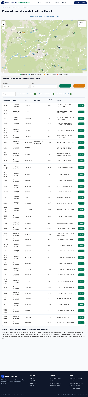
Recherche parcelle (55, 378)
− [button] (3, 24)
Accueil (40, 2)
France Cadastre (17, 3)
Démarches (48, 2)
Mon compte (81, 2)
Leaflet (84, 72)
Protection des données (76, 383)
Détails (81, 105)
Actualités (56, 2)
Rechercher (65, 85)
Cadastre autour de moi (51, 17)
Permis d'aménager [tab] (46, 94)
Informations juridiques (76, 378)
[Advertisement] (44, 352)
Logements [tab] (8, 94)
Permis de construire (55, 383)
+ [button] (3, 22)
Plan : (32, 83)
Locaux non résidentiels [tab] (26, 94)
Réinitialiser (79, 85)
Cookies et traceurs (75, 385)
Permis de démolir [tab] (64, 94)
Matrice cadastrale (55, 385)
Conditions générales (75, 381)
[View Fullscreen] (3, 28)
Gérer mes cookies (75, 388)
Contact (64, 2)
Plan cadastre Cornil (35, 17)
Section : (5, 83)
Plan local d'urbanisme (56, 381)
